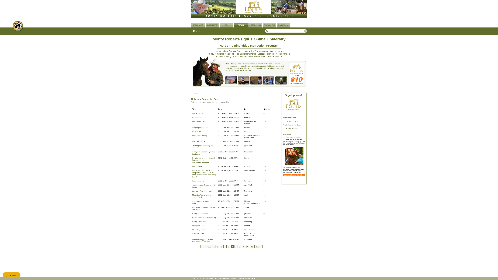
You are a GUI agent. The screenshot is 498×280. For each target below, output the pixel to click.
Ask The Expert (198, 142)
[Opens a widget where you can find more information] (11, 275)
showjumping (197, 117)
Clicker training (198, 233)
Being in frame (198, 225)
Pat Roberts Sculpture (291, 129)
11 (252, 247)
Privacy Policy (251, 278)
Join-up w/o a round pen (202, 191)
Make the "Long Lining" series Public (201, 196)
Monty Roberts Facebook (292, 125)
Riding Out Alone (199, 221)
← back (194, 94)
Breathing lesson (199, 229)
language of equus (200, 128)
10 (247, 247)
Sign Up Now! (293, 95)
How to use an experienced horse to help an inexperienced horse (203, 160)
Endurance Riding (199, 135)
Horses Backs (197, 131)
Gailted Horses (198, 113)
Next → (258, 247)
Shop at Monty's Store (290, 121)
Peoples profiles (198, 121)
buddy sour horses (200, 181)
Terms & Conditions (237, 278)
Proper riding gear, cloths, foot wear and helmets (202, 241)
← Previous (206, 247)
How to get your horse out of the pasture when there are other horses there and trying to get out (204, 173)
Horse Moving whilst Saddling (204, 217)
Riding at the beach (200, 213)
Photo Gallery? (198, 166)
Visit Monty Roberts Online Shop (294, 175)
